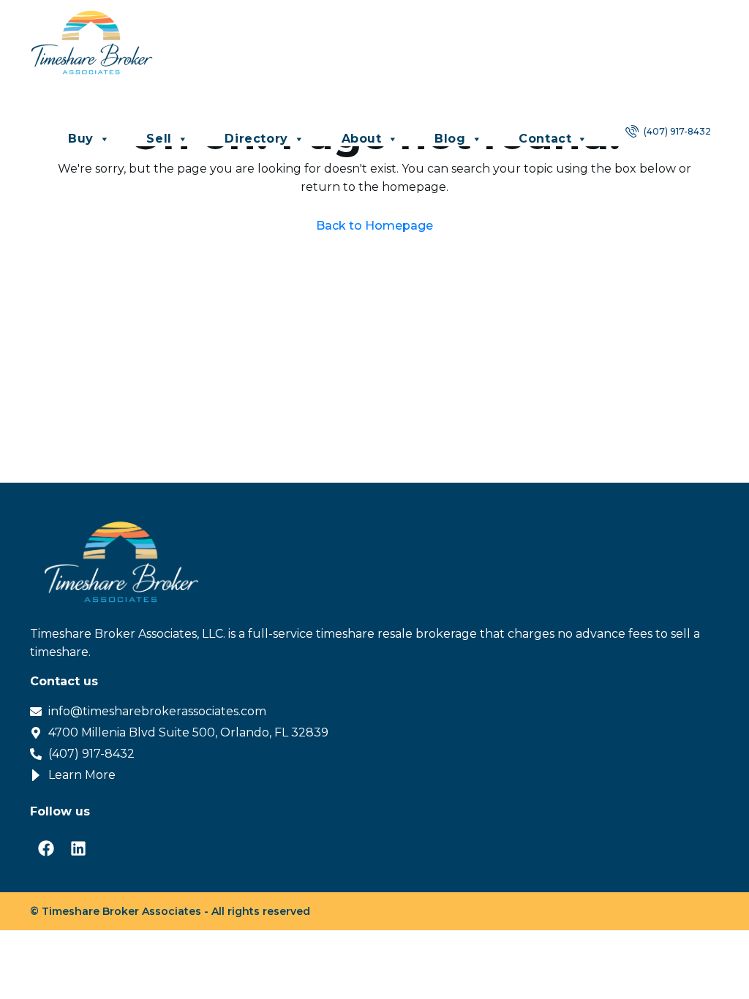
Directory (256, 139)
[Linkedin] (78, 848)
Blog (449, 139)
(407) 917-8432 (676, 131)
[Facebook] (46, 848)
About (362, 139)
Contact (545, 139)
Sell (158, 139)
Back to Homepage (374, 226)
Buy (81, 139)
